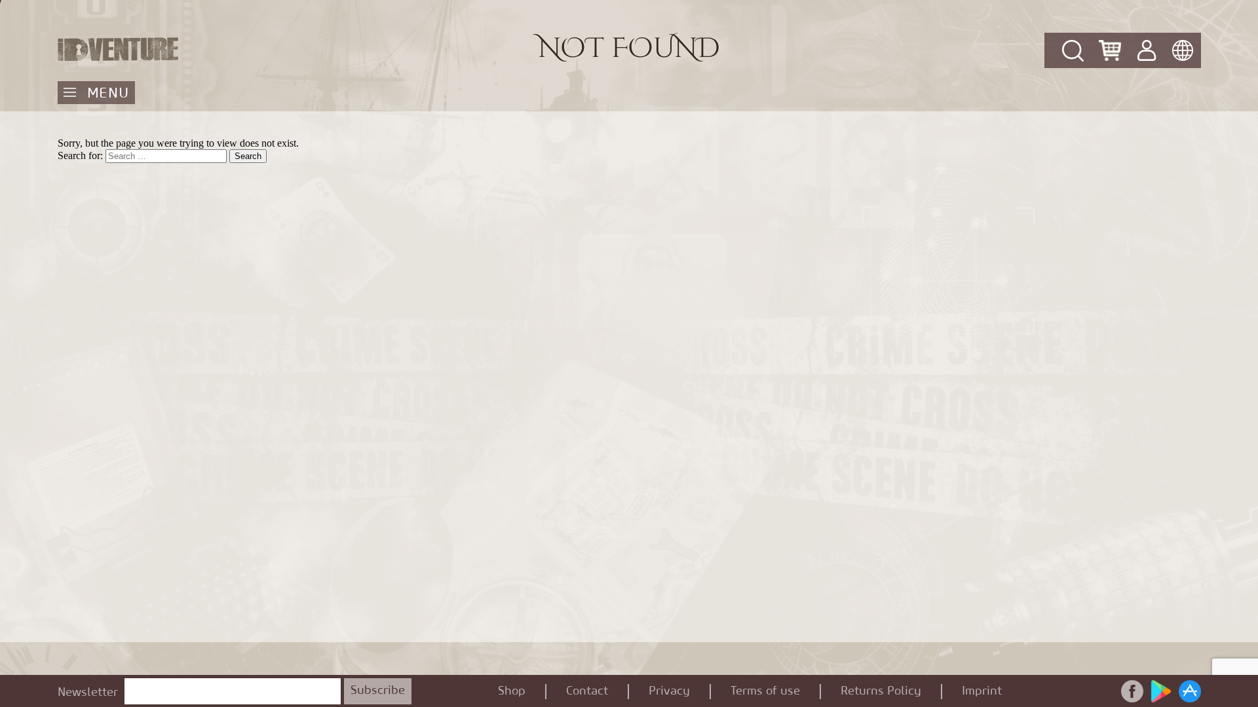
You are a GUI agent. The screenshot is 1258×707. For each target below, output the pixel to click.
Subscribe (378, 691)
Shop (511, 691)
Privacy (669, 691)
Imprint (982, 691)
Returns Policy (881, 691)
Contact (587, 691)
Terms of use (765, 691)
